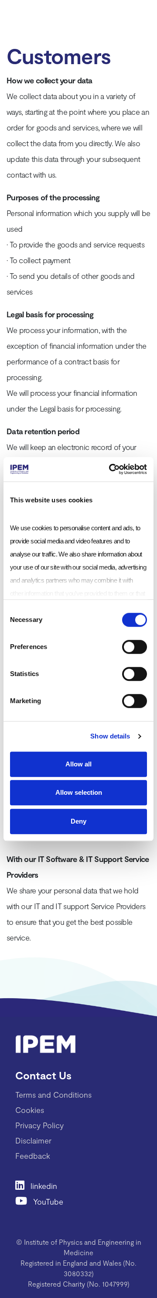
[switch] (134, 647)
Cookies (29, 1110)
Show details (110, 736)
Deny (78, 821)
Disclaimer (33, 1140)
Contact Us (43, 1075)
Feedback (32, 1156)
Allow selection (78, 792)
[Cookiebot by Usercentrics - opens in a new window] (111, 469)
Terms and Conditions (53, 1094)
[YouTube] (24, 1200)
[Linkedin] (23, 1184)
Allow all (78, 764)
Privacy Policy (39, 1125)
